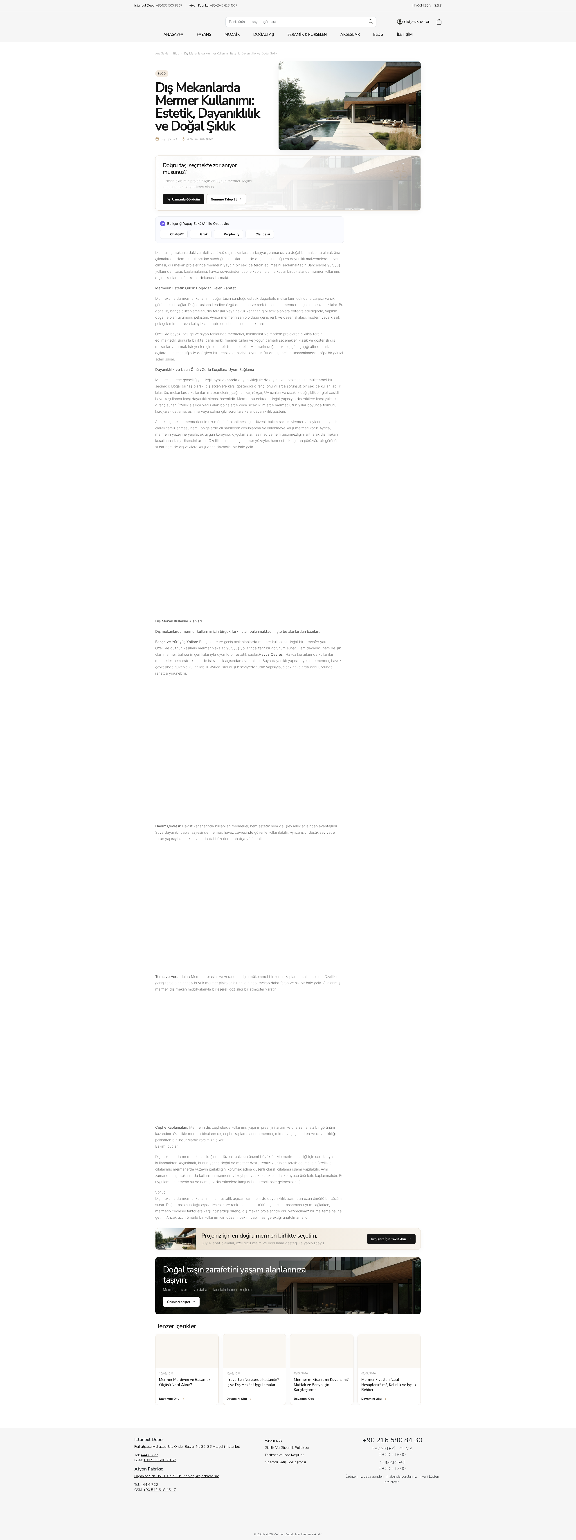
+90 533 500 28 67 (160, 1460)
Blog (176, 53)
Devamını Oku (169, 1398)
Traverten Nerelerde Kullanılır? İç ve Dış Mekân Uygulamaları (253, 1382)
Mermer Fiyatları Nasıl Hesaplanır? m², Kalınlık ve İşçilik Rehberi (388, 1384)
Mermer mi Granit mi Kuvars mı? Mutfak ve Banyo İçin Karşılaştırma (321, 1384)
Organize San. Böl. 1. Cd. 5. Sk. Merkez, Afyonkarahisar (176, 1476)
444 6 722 (149, 1455)
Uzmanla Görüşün (186, 199)
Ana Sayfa (162, 53)
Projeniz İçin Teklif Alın (388, 1239)
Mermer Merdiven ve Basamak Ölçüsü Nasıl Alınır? (184, 1382)
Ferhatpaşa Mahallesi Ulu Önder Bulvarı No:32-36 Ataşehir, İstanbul (187, 1446)
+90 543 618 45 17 (160, 1489)
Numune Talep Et (224, 199)
